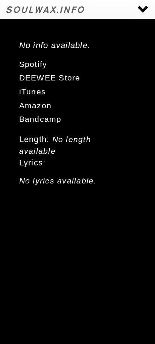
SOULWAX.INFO (45, 9)
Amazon (35, 105)
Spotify (33, 64)
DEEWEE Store (50, 77)
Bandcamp (40, 119)
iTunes (32, 91)
